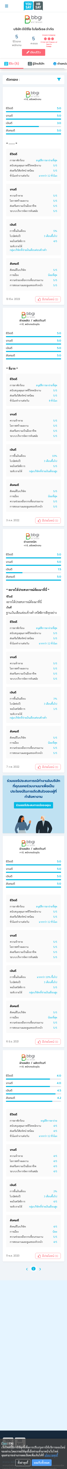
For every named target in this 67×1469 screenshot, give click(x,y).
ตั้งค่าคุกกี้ (23, 1462)
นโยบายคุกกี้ (51, 1455)
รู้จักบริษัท (38, 64)
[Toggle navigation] (6, 6)
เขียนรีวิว (35, 52)
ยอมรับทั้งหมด (41, 1462)
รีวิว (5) (13, 64)
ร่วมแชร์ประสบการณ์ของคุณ (33, 805)
